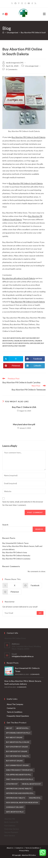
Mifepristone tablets (15, 798)
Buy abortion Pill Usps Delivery (28, 343)
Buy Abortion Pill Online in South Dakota (28, 137)
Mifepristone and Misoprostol (19, 793)
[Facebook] (15, 3)
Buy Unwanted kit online (17, 765)
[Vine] (32, 3)
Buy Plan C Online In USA (24, 407)
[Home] (3, 32)
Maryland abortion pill (24, 424)
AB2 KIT (9, 728)
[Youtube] (29, 3)
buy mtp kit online (14, 761)
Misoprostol (35, 798)
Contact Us (11, 708)
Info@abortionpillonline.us (23, 656)
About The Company (15, 704)
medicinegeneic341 (15, 62)
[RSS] (35, 3)
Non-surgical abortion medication (22, 802)
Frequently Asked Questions (18, 716)
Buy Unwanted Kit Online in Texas (15, 543)
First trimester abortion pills (19, 779)
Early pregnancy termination (19, 770)
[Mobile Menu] (44, 14)
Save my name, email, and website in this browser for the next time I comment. (22, 503)
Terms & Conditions (14, 712)
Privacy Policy (24, 850)
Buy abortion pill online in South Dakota (18, 278)
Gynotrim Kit (12, 784)
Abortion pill (22, 728)
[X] (12, 3)
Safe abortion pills (14, 812)
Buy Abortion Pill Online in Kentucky (16, 555)
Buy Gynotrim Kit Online (17, 747)
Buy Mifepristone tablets (17, 756)
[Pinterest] (18, 3)
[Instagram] (25, 3)
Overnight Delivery (15, 807)
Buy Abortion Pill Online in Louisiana (16, 559)
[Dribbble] (22, 3)
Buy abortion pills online (17, 742)
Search (5, 525)
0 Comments (11, 69)
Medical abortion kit (31, 784)
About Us (10, 848)
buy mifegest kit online (16, 751)
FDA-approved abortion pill (18, 775)
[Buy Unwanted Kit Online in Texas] (8, 670)
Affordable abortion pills (18, 733)
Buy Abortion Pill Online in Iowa (14, 552)
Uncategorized (31, 66)
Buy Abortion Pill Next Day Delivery (21, 338)
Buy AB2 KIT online (14, 737)
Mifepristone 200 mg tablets (18, 789)
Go (40, 613)
